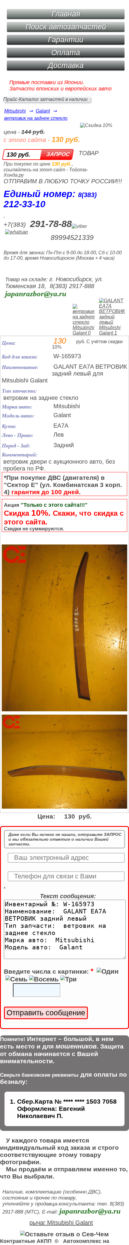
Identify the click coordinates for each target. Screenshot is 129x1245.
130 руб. (18, 154)
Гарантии (65, 39)
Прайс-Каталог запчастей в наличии (45, 99)
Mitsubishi (15, 111)
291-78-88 (51, 224)
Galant (43, 111)
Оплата (65, 52)
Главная (66, 14)
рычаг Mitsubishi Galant (61, 1222)
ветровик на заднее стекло (36, 118)
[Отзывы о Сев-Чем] (64, 1234)
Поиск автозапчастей (66, 26)
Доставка (66, 65)
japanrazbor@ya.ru (35, 294)
